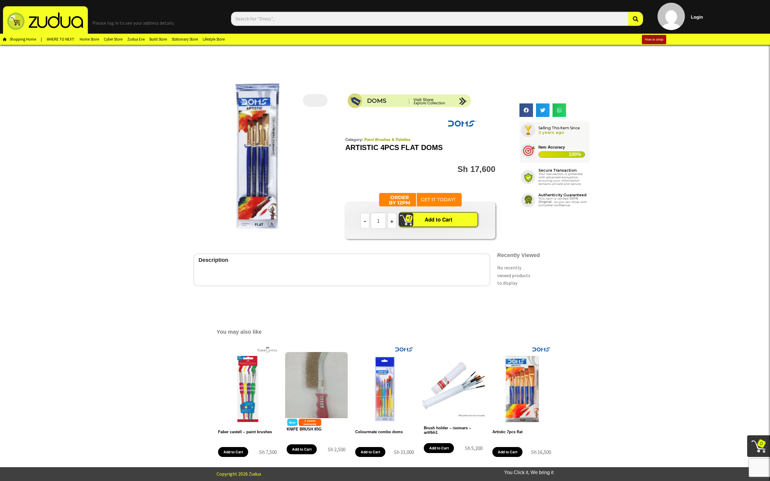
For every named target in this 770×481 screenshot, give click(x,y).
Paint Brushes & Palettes (387, 139)
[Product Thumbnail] (315, 100)
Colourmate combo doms (379, 432)
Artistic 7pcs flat (507, 432)
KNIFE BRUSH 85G (304, 429)
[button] (526, 110)
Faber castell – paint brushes (245, 432)
